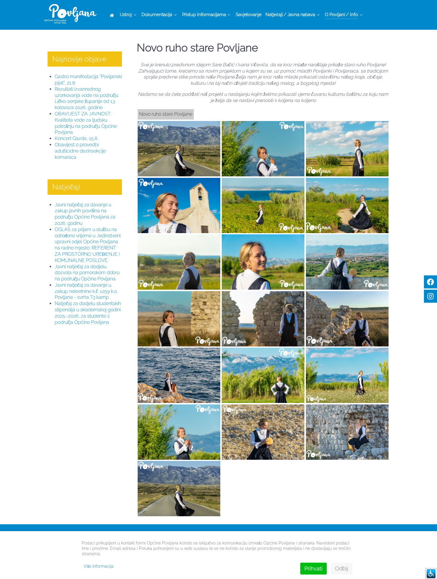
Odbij (341, 568)
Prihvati (313, 568)
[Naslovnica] (113, 15)
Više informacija (99, 566)
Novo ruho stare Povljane (165, 114)
